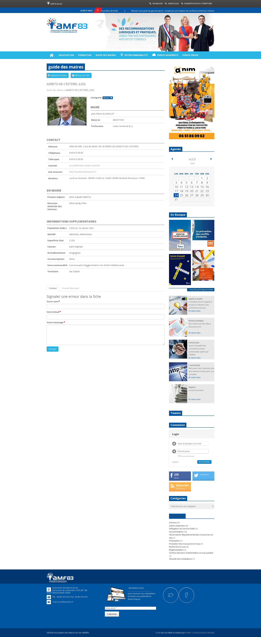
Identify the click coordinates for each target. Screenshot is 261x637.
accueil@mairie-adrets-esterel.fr (84, 165)
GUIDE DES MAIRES (106, 55)
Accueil (51, 55)
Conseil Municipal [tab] (70, 288)
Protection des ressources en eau (184, 543)
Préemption (174, 540)
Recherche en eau (177, 546)
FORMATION (84, 55)
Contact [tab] (53, 288)
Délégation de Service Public (182, 528)
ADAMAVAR (157, 3)
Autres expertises (177, 525)
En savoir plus (194, 311)
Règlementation (176, 549)
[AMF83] (67, 32)
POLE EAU (177, 516)
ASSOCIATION (66, 55)
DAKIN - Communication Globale (199, 632)
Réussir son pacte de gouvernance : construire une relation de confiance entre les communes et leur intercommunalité (168, 10)
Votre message (56, 322)
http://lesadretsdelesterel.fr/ (82, 171)
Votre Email (54, 312)
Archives (173, 522)
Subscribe (182, 485)
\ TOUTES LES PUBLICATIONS (201, 289)
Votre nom (53, 301)
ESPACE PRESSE (190, 55)
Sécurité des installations (180, 558)
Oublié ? (175, 462)
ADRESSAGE (173, 3)
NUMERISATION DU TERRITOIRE (198, 3)
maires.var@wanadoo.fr (63, 602)
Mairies (106, 98)
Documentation (176, 531)
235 (176, 474)
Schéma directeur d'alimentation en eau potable (191, 552)
